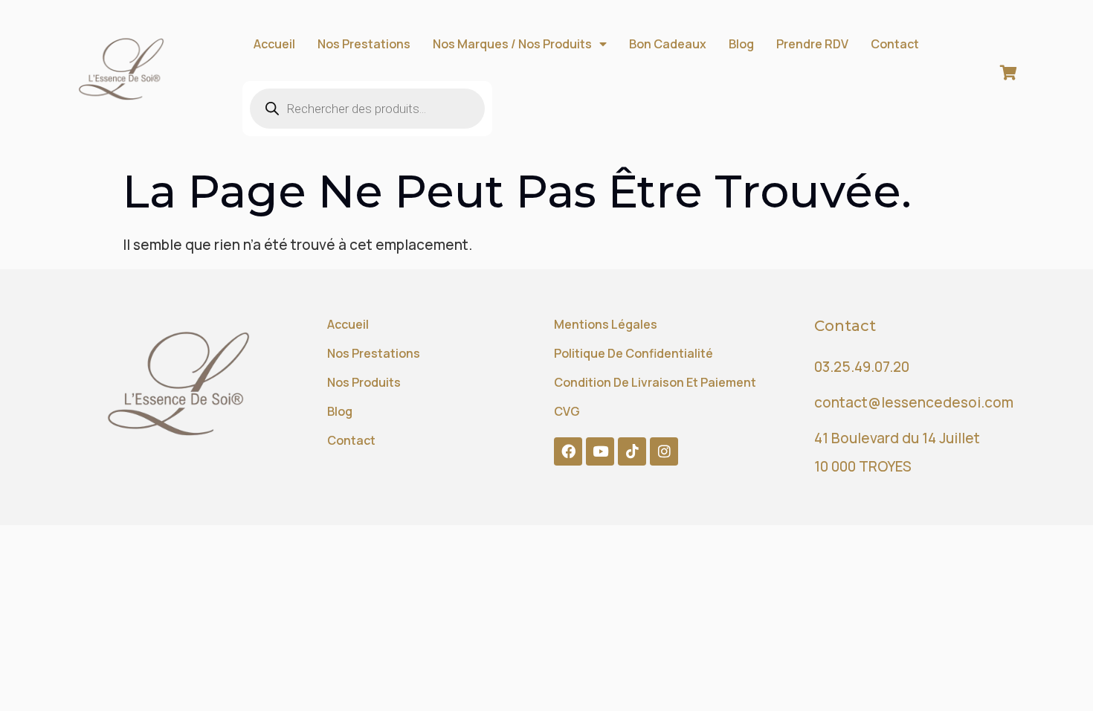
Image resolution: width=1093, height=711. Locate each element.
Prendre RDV (812, 44)
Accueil (274, 44)
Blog (741, 44)
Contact (895, 44)
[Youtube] (600, 451)
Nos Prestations (363, 44)
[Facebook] (568, 451)
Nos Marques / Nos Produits (512, 44)
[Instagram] (664, 451)
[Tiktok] (632, 451)
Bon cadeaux (667, 44)
